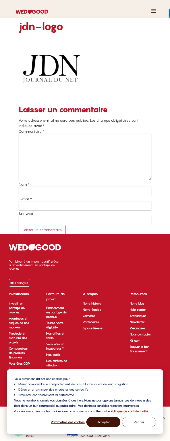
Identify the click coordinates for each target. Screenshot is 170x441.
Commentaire (31, 131)
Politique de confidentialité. (130, 411)
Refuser (139, 422)
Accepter (103, 422)
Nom (24, 184)
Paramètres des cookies (68, 422)
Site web (26, 213)
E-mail (25, 199)
